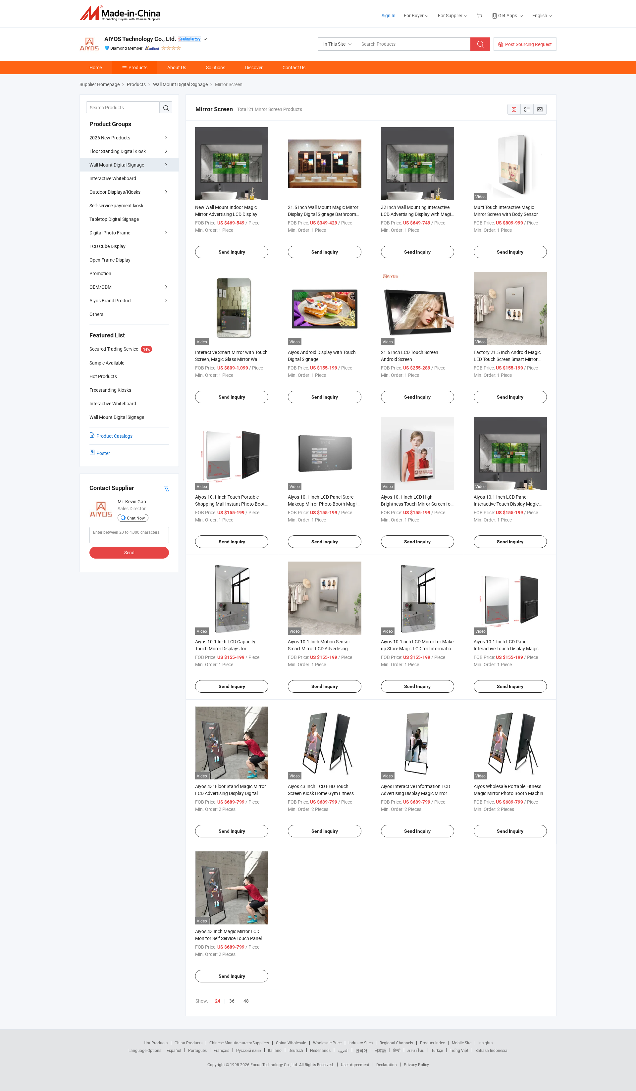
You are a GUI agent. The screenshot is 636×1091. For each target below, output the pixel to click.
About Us (176, 67)
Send (129, 552)
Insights (485, 1042)
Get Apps (507, 15)
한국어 (361, 1050)
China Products (188, 1042)
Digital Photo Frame (109, 232)
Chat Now (136, 518)
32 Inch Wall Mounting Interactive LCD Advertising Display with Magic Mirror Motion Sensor (417, 214)
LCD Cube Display (107, 246)
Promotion (100, 273)
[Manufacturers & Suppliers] (122, 13)
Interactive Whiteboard (112, 178)
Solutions (215, 67)
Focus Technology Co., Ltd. (274, 1064)
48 (246, 1001)
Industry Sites (360, 1042)
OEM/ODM (100, 287)
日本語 (380, 1050)
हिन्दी (396, 1050)
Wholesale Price (327, 1042)
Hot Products (156, 1042)
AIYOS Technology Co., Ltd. (140, 38)
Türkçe (437, 1050)
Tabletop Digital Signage (114, 219)
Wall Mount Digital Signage (116, 165)
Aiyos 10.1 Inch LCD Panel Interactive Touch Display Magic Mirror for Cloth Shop (506, 504)
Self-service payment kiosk (116, 205)
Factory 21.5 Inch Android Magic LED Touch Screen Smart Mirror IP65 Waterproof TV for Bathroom (508, 359)
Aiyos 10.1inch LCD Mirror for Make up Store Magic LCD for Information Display (417, 648)
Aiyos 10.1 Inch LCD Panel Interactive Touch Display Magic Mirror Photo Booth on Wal (506, 648)
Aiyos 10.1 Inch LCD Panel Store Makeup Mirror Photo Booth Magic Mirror (323, 504)
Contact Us (294, 67)
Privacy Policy (416, 1064)
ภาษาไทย (415, 1050)
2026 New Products (109, 137)
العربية (343, 1050)
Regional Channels (396, 1042)
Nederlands (320, 1050)
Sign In (389, 15)
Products (138, 67)
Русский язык (248, 1050)
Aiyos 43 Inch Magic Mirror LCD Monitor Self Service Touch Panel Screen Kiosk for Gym (228, 938)
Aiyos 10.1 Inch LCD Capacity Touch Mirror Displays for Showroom (225, 648)
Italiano (275, 1050)
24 (217, 1001)
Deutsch (296, 1050)
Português (197, 1050)
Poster (103, 453)
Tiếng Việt (459, 1050)
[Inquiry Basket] (480, 15)
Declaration (386, 1064)
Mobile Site (461, 1042)
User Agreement (355, 1064)
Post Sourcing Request (528, 44)
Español (174, 1050)
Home (95, 67)
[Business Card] (166, 488)
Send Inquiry (232, 252)
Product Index (432, 1042)
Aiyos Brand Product (110, 300)
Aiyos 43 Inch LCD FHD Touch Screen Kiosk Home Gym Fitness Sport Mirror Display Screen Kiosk (322, 793)
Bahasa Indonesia (491, 1050)
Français (221, 1050)
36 (232, 1001)
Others (96, 314)
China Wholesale (291, 1042)
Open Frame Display (110, 260)
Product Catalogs (114, 436)
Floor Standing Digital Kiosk (117, 151)
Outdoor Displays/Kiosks (114, 192)
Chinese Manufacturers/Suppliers (239, 1042)
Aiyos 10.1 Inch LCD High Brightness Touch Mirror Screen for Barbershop (416, 504)
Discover (254, 67)
